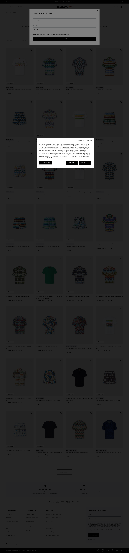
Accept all (85, 162)
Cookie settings (45, 162)
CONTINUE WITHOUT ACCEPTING (85, 140)
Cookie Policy (50, 157)
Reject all (71, 162)
